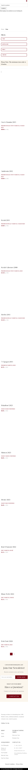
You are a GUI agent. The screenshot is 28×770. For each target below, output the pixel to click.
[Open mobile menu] (1, 1)
